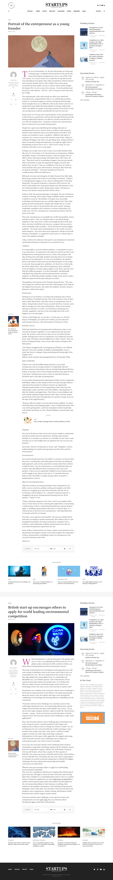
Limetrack (102, 693)
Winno (82, 707)
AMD (87, 684)
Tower (82, 705)
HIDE (87, 691)
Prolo (98, 700)
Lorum (92, 695)
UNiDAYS (95, 705)
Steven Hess (14, 80)
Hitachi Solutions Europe (95, 691)
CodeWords (89, 686)
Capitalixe (83, 686)
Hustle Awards (90, 693)
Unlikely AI (101, 705)
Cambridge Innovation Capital (96, 684)
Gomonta (95, 689)
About (10, 869)
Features (61, 579)
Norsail (98, 696)
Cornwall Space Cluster (97, 686)
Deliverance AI (83, 688)
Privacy (24, 869)
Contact (17, 869)
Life (9, 19)
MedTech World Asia (92, 81)
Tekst (83, 703)
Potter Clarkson (93, 700)
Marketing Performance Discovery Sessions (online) (94, 95)
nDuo (93, 696)
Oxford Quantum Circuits (91, 698)
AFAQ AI (82, 684)
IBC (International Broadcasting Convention (93, 88)
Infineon (96, 693)
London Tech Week (84, 695)
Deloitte (90, 688)
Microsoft (96, 695)
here (45, 799)
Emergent (95, 688)
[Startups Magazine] (56, 5)
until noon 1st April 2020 (62, 779)
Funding (11, 840)
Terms (31, 869)
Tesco (87, 703)
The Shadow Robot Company (96, 703)
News (10, 603)
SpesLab (84, 702)
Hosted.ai (82, 693)
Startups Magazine (91, 702)
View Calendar (84, 100)
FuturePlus (90, 689)
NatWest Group (87, 696)
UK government (88, 705)
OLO (83, 698)
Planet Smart (85, 700)
